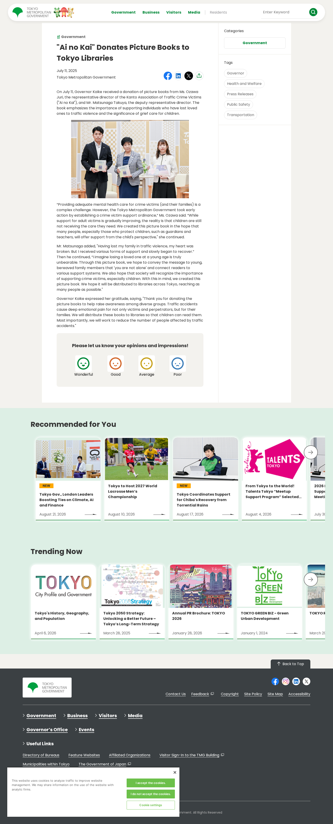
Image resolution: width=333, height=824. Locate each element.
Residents (218, 12)
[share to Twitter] (188, 76)
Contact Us (176, 694)
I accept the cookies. (151, 783)
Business (150, 12)
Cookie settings (150, 805)
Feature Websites (84, 755)
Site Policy (253, 694)
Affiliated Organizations (129, 755)
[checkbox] (83, 366)
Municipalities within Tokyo (46, 764)
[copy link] (199, 75)
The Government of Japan (102, 764)
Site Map (275, 694)
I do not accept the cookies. (151, 794)
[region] (93, 792)
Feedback (200, 694)
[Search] (313, 12)
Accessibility (299, 694)
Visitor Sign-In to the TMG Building (189, 755)
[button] (311, 452)
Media (194, 12)
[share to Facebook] (168, 76)
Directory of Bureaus (41, 755)
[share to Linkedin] (178, 76)
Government (123, 12)
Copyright (230, 694)
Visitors (173, 12)
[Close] (175, 772)
